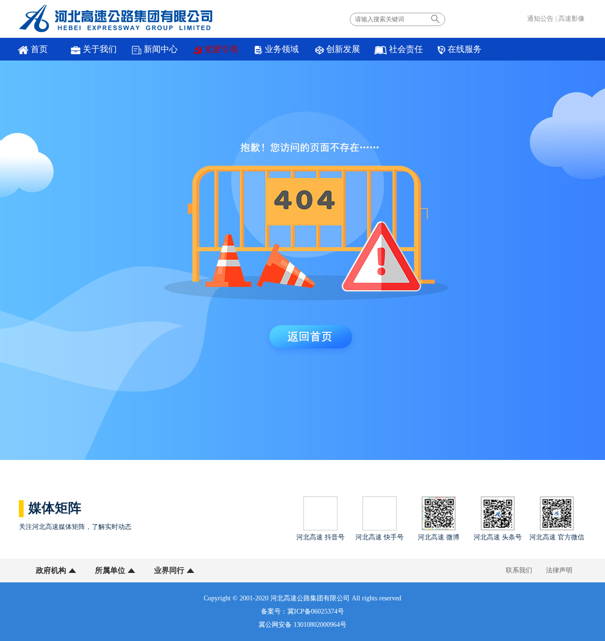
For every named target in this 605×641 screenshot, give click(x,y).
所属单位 (110, 570)
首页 (39, 49)
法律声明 (559, 570)
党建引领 (221, 49)
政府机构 (51, 570)
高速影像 (571, 18)
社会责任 (406, 49)
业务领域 (282, 49)
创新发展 (343, 49)
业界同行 (169, 570)
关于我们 (100, 49)
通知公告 (540, 18)
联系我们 (519, 570)
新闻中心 (161, 49)
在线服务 (465, 49)
